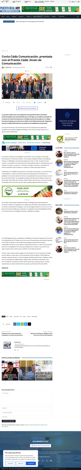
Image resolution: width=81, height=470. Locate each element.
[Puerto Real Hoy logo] (40, 439)
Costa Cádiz (16, 316)
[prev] (74, 22)
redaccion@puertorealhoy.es (43, 456)
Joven (24, 316)
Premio (28, 316)
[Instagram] (71, 2)
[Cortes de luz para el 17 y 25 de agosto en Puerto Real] (44, 370)
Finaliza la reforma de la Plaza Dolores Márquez (71, 192)
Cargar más (66, 198)
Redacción (8, 67)
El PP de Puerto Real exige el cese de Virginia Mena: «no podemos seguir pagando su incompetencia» (27, 376)
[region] (20, 458)
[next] (77, 22)
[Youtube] (79, 2)
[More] (45, 102)
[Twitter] (75, 2)
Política (27, 371)
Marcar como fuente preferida (28, 108)
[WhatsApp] (77, 2)
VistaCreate (63, 468)
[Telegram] (73, 2)
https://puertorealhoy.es (19, 344)
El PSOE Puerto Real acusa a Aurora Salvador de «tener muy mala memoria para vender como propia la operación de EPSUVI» (71, 183)
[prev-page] (3, 383)
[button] (78, 16)
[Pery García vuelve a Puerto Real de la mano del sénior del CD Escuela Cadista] (10, 370)
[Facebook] (69, 2)
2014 (7, 316)
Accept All (31, 463)
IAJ (21, 316)
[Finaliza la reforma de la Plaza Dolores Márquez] (59, 192)
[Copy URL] (29, 324)
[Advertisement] (40, 36)
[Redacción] (3, 67)
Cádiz (11, 316)
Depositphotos (46, 468)
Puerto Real (34, 316)
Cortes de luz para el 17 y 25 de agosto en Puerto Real (44, 377)
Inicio (3, 51)
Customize (10, 463)
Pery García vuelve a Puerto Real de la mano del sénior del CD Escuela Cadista (10, 377)
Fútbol (10, 372)
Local (6, 51)
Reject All (20, 463)
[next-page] (5, 383)
